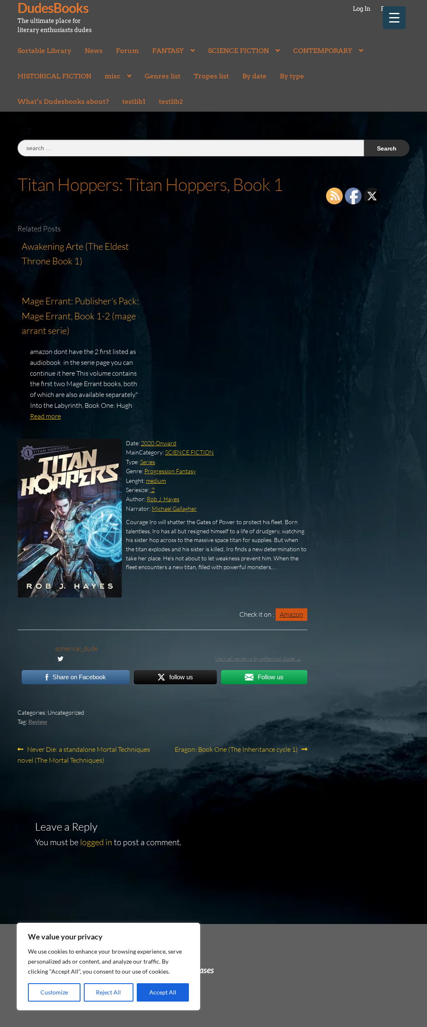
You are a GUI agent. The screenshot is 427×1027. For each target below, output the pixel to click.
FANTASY (168, 51)
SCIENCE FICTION (238, 51)
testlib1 (134, 101)
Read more (45, 416)
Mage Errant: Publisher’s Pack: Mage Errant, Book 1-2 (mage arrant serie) (80, 315)
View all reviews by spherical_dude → (258, 658)
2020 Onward (158, 443)
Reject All (108, 992)
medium (156, 480)
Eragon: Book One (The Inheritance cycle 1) (236, 750)
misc (113, 76)
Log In (361, 8)
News (94, 51)
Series (147, 461)
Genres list (163, 76)
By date (254, 76)
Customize (54, 992)
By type (292, 76)
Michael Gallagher (174, 508)
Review (37, 721)
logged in (96, 842)
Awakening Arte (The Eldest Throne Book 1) (75, 254)
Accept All (162, 992)
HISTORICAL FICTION (54, 76)
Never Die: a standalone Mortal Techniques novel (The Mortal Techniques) (84, 754)
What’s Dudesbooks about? (63, 101)
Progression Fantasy (170, 471)
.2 (152, 489)
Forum (127, 51)
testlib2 (171, 101)
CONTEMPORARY (322, 51)
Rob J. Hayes (163, 498)
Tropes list (211, 76)
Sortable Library (44, 51)
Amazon (291, 614)
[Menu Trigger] (394, 17)
